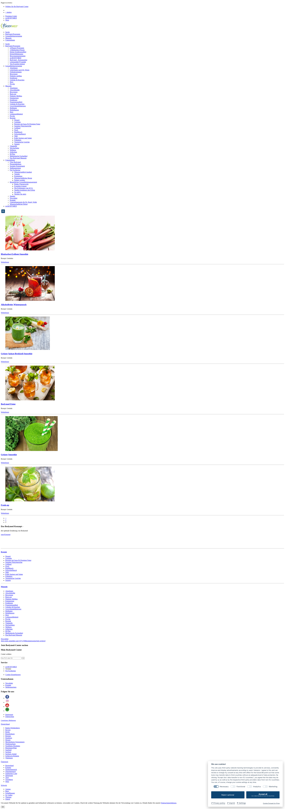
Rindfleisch (18, 132)
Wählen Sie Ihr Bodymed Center (16, 6)
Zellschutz (13, 152)
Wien (7, 782)
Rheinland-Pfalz (11, 748)
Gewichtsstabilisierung (18, 106)
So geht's (17, 192)
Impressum (9, 715)
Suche (7, 32)
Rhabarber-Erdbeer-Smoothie (14, 254)
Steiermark (9, 776)
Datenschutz (9, 717)
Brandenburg (10, 734)
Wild (16, 136)
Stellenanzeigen (15, 168)
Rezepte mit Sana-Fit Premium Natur (27, 124)
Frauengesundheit (16, 102)
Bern (7, 791)
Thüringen (9, 758)
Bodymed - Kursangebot (18, 60)
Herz (11, 82)
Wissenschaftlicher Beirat (23, 178)
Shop (7, 20)
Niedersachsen (10, 744)
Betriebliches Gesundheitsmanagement (23, 182)
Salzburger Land (11, 773)
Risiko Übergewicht (21, 184)
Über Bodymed (15, 162)
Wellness (13, 150)
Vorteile (17, 174)
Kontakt (12, 200)
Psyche (12, 84)
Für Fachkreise (15, 170)
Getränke (17, 122)
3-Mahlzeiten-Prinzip (17, 50)
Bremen (8, 736)
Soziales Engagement (17, 166)
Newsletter (13, 198)
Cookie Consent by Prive (271, 803)
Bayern (7, 730)
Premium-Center (11, 16)
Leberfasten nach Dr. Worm (19, 70)
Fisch (16, 130)
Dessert (16, 120)
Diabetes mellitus (16, 76)
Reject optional (227, 795)
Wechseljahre (14, 148)
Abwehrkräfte (15, 90)
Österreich (4, 762)
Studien (12, 196)
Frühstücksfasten (16, 72)
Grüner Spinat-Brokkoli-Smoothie (16, 353)
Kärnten (8, 767)
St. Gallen (8, 795)
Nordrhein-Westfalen (12, 746)
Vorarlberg (9, 780)
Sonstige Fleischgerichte (22, 126)
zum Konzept (5, 534)
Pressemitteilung (15, 164)
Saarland (8, 750)
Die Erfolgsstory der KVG (23, 188)
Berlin (7, 732)
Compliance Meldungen (8, 720)
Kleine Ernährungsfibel (18, 52)
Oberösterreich (10, 771)
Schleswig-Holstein (12, 756)
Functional (241, 787)
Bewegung (13, 74)
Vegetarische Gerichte (22, 142)
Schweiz (4, 785)
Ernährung (13, 78)
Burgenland (9, 765)
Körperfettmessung (16, 54)
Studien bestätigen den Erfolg (24, 190)
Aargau (8, 789)
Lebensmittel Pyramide (18, 62)
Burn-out (13, 94)
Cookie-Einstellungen (13, 675)
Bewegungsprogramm (17, 56)
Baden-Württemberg (12, 728)
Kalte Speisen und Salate (23, 138)
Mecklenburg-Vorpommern (14, 742)
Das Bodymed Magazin (18, 158)
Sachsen (8, 752)
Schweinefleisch (20, 134)
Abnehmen (14, 68)
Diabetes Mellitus (16, 96)
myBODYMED (11, 18)
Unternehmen (10, 40)
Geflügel (17, 128)
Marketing (273, 787)
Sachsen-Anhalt (10, 754)
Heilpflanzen (14, 110)
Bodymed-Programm (12, 34)
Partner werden (19, 180)
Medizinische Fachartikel (18, 156)
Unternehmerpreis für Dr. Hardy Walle (23, 202)
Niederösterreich (11, 769)
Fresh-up (5, 505)
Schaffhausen (10, 793)
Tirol (7, 778)
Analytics (257, 787)
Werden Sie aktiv (20, 194)
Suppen (17, 144)
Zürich (7, 799)
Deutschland (5, 724)
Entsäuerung (14, 98)
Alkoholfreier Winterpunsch (13, 304)
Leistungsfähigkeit (16, 114)
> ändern (8, 12)
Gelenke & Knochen (17, 80)
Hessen (7, 740)
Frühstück (17, 140)
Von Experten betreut (17, 64)
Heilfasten (13, 108)
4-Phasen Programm (17, 48)
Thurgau (8, 797)
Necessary (224, 787)
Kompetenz (18, 176)
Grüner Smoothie (9, 454)
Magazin (8, 38)
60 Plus (12, 154)
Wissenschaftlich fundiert (23, 172)
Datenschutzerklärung (168, 803)
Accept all (262, 795)
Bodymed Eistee (8, 404)
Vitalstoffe (13, 146)
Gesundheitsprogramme (13, 36)
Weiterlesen (5, 262)
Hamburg (8, 738)
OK (3, 807)
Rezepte (12, 118)
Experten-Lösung (20, 186)
